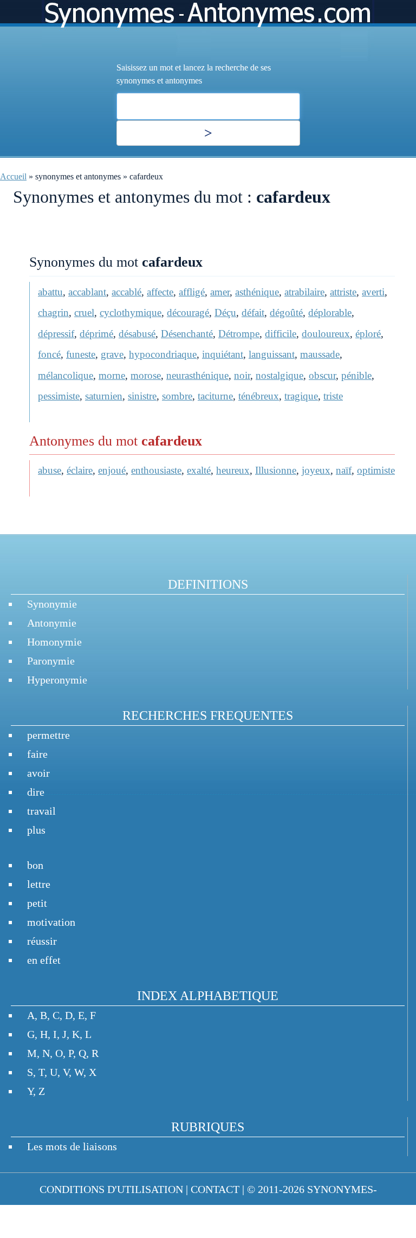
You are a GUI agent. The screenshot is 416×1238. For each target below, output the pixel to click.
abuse (49, 470)
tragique (301, 396)
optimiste (376, 470)
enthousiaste (156, 470)
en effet (44, 960)
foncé (49, 354)
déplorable (330, 312)
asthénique (257, 292)
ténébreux (258, 396)
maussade (320, 354)
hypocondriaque (163, 354)
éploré (368, 333)
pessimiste (59, 396)
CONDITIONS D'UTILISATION (111, 1189)
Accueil (13, 176)
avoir (38, 773)
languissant (272, 354)
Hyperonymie (57, 680)
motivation (51, 922)
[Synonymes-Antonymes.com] (208, 30)
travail (41, 811)
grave (112, 354)
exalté (199, 470)
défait (253, 312)
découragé (188, 312)
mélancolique (65, 375)
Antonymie (51, 623)
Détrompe (238, 333)
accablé (126, 292)
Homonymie (54, 642)
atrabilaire (304, 292)
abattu (50, 292)
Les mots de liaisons (72, 1146)
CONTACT (215, 1189)
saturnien (103, 396)
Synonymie (52, 604)
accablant (87, 292)
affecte (160, 292)
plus (36, 830)
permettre (48, 735)
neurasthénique (197, 375)
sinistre (142, 396)
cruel (84, 312)
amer (220, 292)
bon (35, 865)
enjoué (112, 470)
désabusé (137, 333)
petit (37, 903)
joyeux (316, 470)
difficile (280, 333)
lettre (38, 884)
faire (37, 754)
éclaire (80, 470)
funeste (80, 354)
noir (242, 375)
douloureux (326, 333)
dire (35, 792)
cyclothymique (130, 312)
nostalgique (279, 375)
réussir (42, 941)
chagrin (53, 312)
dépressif (56, 333)
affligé (192, 292)
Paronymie (51, 661)
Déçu (225, 312)
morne (112, 375)
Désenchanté (187, 333)
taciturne (215, 396)
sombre (177, 396)
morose (146, 375)
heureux (233, 470)
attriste (343, 292)
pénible (356, 375)
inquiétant (222, 354)
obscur (322, 375)
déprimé (96, 333)
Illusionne (275, 470)
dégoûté (286, 312)
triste (333, 396)
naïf (344, 470)
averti (373, 292)
